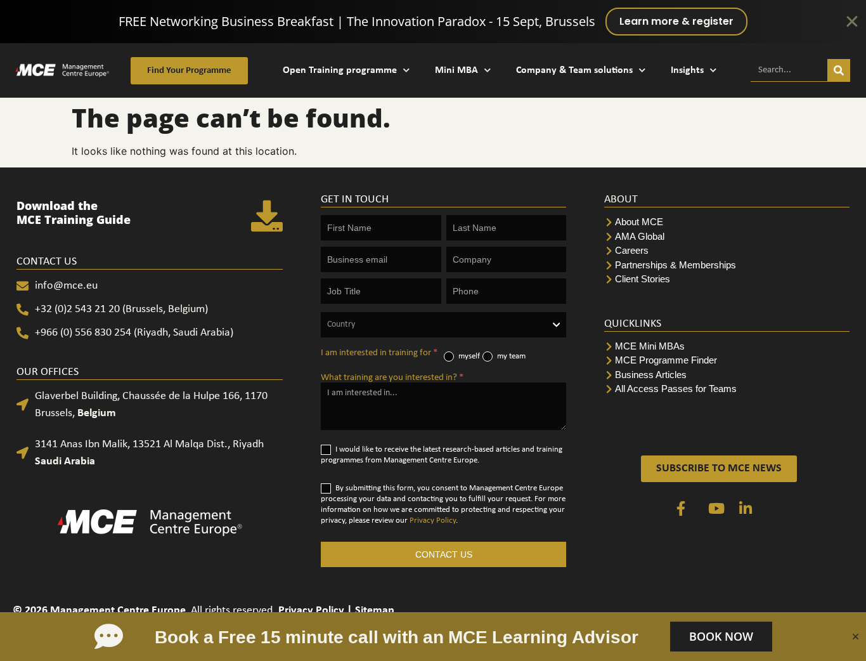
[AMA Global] (727, 237)
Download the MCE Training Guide (73, 212)
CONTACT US (443, 554)
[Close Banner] (852, 21)
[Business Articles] (727, 375)
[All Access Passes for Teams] (727, 389)
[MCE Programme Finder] (727, 360)
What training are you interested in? (392, 378)
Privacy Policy (433, 520)
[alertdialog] (433, 21)
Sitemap (374, 611)
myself (468, 356)
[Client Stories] (727, 279)
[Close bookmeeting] (855, 636)
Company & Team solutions (574, 70)
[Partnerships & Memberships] (727, 265)
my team (510, 356)
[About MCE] (727, 222)
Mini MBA (456, 70)
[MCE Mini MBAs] (727, 346)
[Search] (838, 70)
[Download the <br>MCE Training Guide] (267, 216)
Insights (687, 70)
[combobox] (443, 324)
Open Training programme (340, 70)
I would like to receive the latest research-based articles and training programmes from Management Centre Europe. (441, 454)
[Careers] (727, 251)
